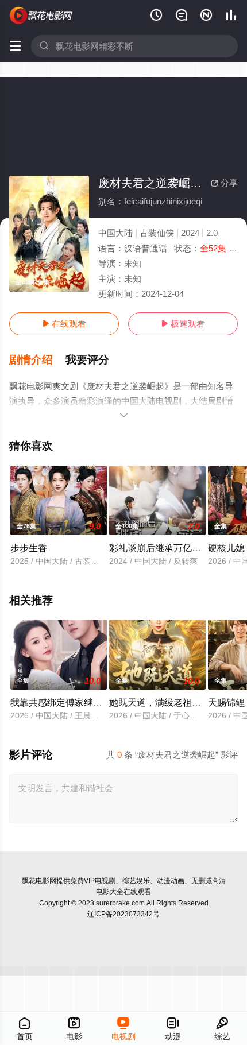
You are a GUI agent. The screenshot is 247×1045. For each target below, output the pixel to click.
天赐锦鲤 (226, 702)
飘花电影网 (39, 881)
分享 (224, 183)
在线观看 (64, 323)
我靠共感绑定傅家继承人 (60, 702)
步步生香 (28, 548)
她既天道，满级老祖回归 (159, 702)
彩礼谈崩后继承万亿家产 (159, 548)
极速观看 (183, 323)
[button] (37, 360)
